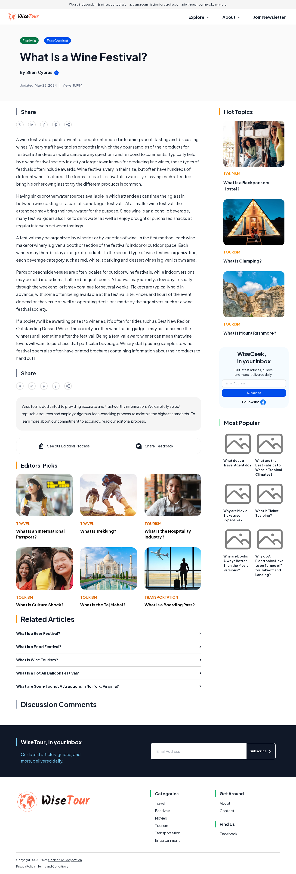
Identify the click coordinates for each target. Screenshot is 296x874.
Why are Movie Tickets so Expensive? (235, 515)
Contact (227, 810)
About (225, 803)
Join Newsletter (269, 17)
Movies (161, 818)
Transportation (161, 597)
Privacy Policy (25, 866)
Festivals (162, 810)
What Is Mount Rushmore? (249, 333)
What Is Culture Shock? (40, 604)
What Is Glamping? (242, 260)
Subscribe (254, 393)
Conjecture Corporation (65, 860)
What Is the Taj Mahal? (103, 604)
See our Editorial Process (68, 445)
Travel (23, 523)
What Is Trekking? (98, 531)
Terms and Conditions (53, 866)
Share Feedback (159, 445)
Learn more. (219, 4)
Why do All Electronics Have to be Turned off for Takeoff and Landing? (269, 565)
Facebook (228, 833)
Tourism (153, 523)
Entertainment (167, 840)
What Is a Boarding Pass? (170, 604)
